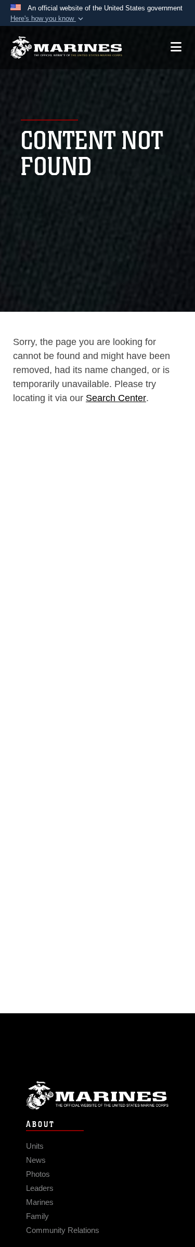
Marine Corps (97, 1095)
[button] (47, 19)
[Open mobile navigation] (176, 47)
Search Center (116, 398)
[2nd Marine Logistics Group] (66, 47)
